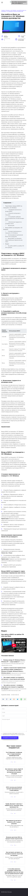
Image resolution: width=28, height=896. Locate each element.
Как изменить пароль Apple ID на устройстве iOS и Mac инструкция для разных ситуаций (14, 771)
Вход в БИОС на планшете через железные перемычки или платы (13, 240)
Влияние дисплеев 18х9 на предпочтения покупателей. (14, 838)
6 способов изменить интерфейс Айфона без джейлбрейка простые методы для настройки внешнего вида (14, 871)
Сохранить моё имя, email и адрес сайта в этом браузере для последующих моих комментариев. (14, 734)
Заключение (11, 225)
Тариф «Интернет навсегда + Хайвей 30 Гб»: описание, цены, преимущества (14, 805)
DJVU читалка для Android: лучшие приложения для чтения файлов (14, 789)
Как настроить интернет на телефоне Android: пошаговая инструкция (14, 854)
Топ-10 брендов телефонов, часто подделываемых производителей (14, 754)
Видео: (7, 244)
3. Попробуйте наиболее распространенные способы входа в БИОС (14, 218)
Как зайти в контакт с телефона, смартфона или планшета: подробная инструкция (12, 687)
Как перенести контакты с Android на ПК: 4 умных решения (14, 822)
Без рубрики (13, 10)
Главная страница (5, 10)
